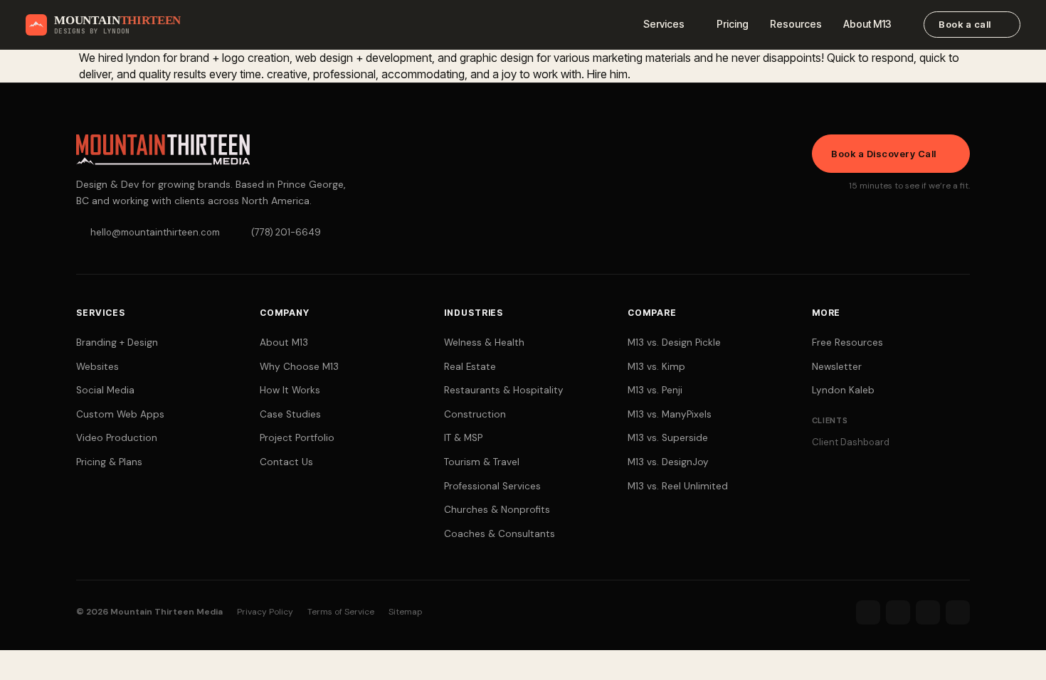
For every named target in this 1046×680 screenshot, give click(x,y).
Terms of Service (340, 611)
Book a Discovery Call (883, 153)
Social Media (105, 390)
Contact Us (286, 462)
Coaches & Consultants (499, 534)
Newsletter (837, 367)
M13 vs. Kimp (656, 367)
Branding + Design (117, 342)
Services (664, 24)
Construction (475, 414)
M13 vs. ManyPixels (670, 414)
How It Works (290, 390)
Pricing (733, 24)
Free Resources (847, 342)
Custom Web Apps (120, 414)
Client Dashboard (850, 442)
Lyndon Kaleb (843, 390)
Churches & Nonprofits (497, 510)
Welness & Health (484, 342)
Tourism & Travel (481, 462)
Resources (796, 24)
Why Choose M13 (299, 367)
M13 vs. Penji (655, 390)
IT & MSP (463, 438)
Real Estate (470, 367)
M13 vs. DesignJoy (668, 462)
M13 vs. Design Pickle (674, 342)
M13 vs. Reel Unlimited (678, 486)
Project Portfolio (297, 438)
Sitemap (406, 611)
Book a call (965, 24)
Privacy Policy (265, 611)
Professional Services (492, 486)
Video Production (116, 438)
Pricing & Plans (109, 462)
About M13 (867, 24)
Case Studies (290, 414)
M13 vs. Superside (668, 438)
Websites (97, 367)
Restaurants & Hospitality (504, 390)
